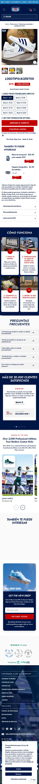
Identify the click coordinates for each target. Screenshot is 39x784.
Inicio (7, 24)
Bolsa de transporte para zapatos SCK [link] (19, 155)
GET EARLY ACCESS (19, 616)
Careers (5, 700)
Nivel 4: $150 (21, 103)
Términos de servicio (9, 722)
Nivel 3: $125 (7, 103)
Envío (4, 718)
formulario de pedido (8, 189)
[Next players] (22, 507)
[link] (8, 158)
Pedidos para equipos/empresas (13, 689)
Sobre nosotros (8, 696)
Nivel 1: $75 (7, 98)
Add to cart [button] (28, 161)
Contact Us (6, 686)
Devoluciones (7, 714)
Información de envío (19, 206)
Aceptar (18, 769)
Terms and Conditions (23, 625)
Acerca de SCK (19, 218)
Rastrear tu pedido (8, 679)
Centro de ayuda (8, 682)
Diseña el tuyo (7, 693)
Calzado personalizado (25, 24)
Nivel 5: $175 (7, 108)
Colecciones (14, 24)
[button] (30, 9)
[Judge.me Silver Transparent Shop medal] (19, 653)
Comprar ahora (17, 129)
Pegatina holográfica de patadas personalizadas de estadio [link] (20, 168)
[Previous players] (16, 507)
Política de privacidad (10, 711)
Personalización (19, 212)
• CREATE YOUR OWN (32, 2)
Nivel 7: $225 (7, 113)
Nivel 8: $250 (21, 113)
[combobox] (19, 16)
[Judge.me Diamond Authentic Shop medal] (9, 653)
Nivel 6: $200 (21, 108)
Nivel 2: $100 (20, 98)
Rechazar (18, 774)
